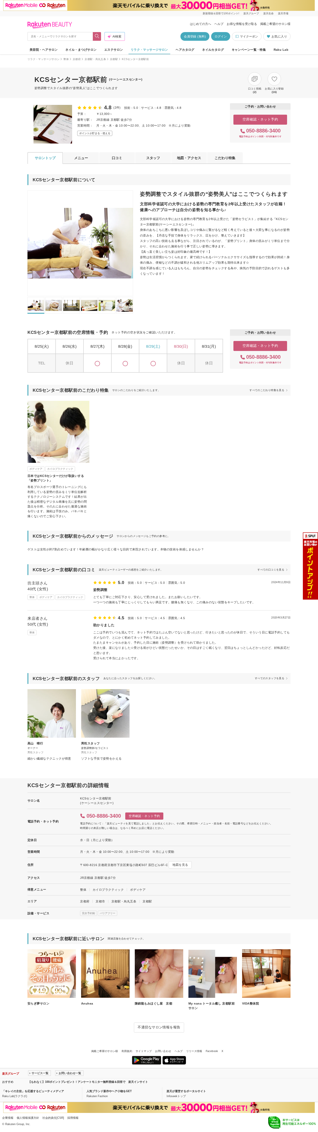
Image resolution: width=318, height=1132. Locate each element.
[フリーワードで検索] (97, 36)
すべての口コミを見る (270, 569)
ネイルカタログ (213, 49)
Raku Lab (281, 49)
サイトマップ (144, 1051)
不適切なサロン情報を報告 (159, 1027)
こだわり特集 (225, 158)
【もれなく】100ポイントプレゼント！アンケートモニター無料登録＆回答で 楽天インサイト (88, 1081)
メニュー (81, 158)
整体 (66, 59)
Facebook (212, 1051)
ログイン (221, 36)
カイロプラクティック (108, 889)
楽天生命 (268, 13)
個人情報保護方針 (28, 1117)
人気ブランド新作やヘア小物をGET (109, 1091)
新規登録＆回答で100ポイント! (221, 13)
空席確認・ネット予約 (260, 119)
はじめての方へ (200, 24)
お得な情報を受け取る (242, 24)
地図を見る (180, 864)
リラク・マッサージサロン (149, 49)
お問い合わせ (163, 1051)
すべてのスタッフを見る (269, 678)
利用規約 (127, 1051)
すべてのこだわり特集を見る (266, 390)
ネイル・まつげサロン (80, 49)
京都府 (77, 59)
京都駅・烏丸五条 (95, 59)
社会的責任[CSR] (53, 1117)
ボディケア (138, 889)
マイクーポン (249, 36)
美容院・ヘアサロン (44, 49)
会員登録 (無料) (195, 36)
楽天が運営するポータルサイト (186, 1091)
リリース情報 (194, 1051)
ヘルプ (218, 24)
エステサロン (113, 49)
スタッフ (153, 158)
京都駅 (114, 59)
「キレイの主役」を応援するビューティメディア (33, 1091)
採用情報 (73, 1117)
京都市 (100, 901)
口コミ (117, 158)
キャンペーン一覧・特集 (249, 49)
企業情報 (7, 1117)
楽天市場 (283, 13)
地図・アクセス (189, 158)
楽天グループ (251, 13)
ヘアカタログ (185, 49)
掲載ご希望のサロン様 (275, 24)
